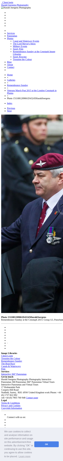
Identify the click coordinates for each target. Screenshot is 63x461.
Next (9, 111)
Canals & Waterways (11, 366)
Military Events (20, 46)
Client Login (7, 356)
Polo (3, 369)
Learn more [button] (24, 456)
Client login (7, 2)
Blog (9, 62)
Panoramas (12, 36)
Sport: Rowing (20, 57)
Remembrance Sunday (11, 361)
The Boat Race (8, 363)
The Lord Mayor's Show (24, 43)
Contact (10, 67)
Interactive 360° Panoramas (14, 374)
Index (9, 103)
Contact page (32, 397)
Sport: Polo (18, 49)
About (10, 64)
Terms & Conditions (10, 403)
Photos (10, 38)
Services (11, 33)
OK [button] (46, 444)
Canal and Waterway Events (26, 41)
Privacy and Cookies (10, 405)
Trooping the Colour (22, 59)
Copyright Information (11, 408)
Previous (11, 108)
